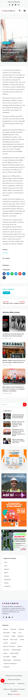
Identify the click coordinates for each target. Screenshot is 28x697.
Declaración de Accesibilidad (14, 675)
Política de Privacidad (14, 679)
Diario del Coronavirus (9, 646)
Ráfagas (14, 656)
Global (6, 572)
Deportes (6, 576)
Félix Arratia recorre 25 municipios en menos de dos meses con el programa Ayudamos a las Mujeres (13, 389)
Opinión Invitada (14, 653)
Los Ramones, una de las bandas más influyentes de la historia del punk (18, 416)
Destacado (6, 42)
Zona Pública (6, 656)
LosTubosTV (7, 586)
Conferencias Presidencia (10, 663)
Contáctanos (21, 683)
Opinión (6, 583)
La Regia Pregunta (16, 649)
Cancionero (13, 643)
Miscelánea (21, 636)
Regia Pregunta (7, 660)
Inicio (5, 562)
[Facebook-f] (9, 5)
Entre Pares (6, 649)
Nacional (6, 569)
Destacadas (13, 629)
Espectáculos (7, 579)
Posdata (13, 636)
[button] (19, 10)
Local (5, 565)
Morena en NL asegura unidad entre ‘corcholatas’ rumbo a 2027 (18, 441)
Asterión (5, 643)
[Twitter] (12, 5)
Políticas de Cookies (9, 683)
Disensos (20, 646)
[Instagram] (18, 5)
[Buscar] (25, 404)
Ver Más (6, 292)
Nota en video (14, 639)
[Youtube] (15, 5)
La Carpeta (6, 636)
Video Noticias (17, 660)
